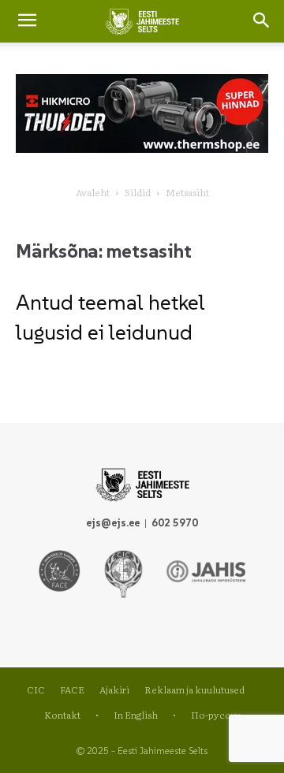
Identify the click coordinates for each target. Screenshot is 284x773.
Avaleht (93, 192)
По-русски (216, 715)
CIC (36, 689)
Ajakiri (114, 689)
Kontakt (62, 715)
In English (136, 715)
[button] (262, 21)
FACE (72, 689)
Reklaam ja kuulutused (194, 689)
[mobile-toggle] (27, 21)
